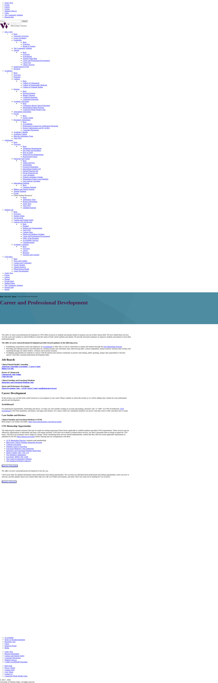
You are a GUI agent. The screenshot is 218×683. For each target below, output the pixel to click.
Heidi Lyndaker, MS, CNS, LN (17, 453)
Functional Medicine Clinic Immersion (20, 449)
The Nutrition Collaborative (16, 455)
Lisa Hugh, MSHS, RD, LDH (17, 457)
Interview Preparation (9, 466)
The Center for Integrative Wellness (19, 459)
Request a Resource (9, 482)
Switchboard (47, 347)
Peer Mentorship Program (113, 347)
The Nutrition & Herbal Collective (18, 461)
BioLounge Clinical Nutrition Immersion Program (24, 442)
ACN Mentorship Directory (16, 440)
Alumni (14, 296)
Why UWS (7, 296)
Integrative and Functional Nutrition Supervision (23, 451)
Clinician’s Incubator (13, 444)
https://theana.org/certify (26, 437)
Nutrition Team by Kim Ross (16, 447)
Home (1, 296)
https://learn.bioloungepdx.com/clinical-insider (45, 422)
